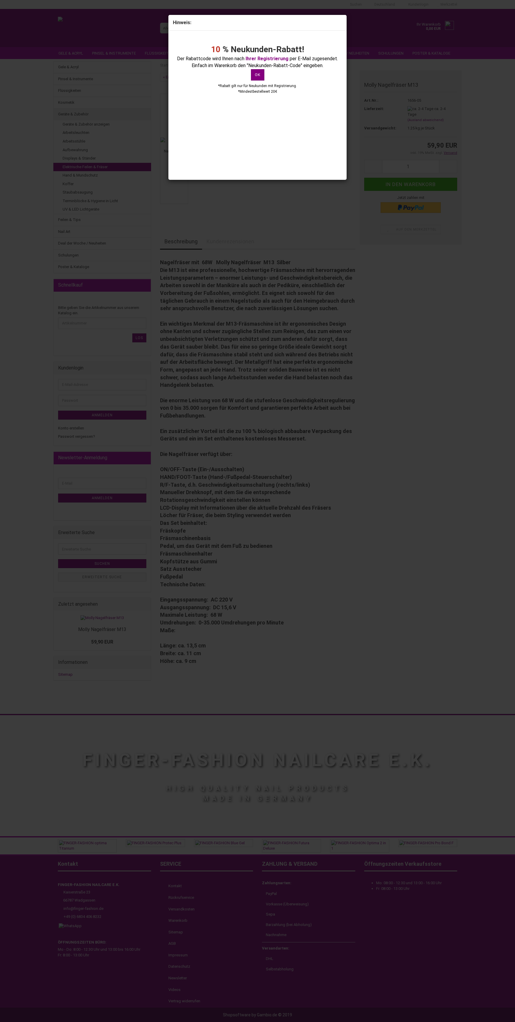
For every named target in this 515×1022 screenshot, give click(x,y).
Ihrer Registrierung (267, 58)
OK (257, 74)
